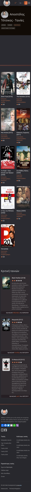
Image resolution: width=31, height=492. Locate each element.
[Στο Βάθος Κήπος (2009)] (23, 157)
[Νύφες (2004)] (23, 197)
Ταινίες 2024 (4, 454)
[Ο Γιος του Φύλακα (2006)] (8, 197)
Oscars (3, 476)
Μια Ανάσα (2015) (7, 132)
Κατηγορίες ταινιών (6, 440)
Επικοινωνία (4, 488)
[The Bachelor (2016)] (23, 83)
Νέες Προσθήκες (5, 473)
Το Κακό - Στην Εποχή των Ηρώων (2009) (7, 173)
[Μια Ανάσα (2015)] (8, 119)
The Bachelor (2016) (23, 96)
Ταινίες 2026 (4, 448)
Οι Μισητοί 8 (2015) (18, 359)
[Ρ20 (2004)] (8, 235)
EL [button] (20, 3)
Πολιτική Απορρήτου (14, 488)
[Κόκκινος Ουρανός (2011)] (23, 119)
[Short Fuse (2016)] (8, 83)
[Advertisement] (15, 50)
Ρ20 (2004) (4, 249)
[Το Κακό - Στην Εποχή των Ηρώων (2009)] (8, 157)
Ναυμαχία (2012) (17, 319)
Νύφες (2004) (21, 211)
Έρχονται (6, 467)
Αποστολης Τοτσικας (8, 28)
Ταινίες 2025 (4, 451)
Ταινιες (10, 25)
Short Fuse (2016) (7, 96)
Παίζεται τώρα (4, 470)
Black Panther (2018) (18, 278)
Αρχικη (4, 25)
